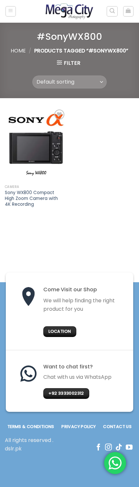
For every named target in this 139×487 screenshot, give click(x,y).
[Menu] (10, 11)
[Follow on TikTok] (118, 447)
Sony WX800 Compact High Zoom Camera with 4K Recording (31, 198)
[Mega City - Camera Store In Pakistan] (69, 11)
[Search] (112, 11)
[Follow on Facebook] (98, 447)
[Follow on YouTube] (129, 447)
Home (18, 50)
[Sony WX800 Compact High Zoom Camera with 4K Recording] (35, 145)
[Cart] (128, 11)
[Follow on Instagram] (108, 447)
